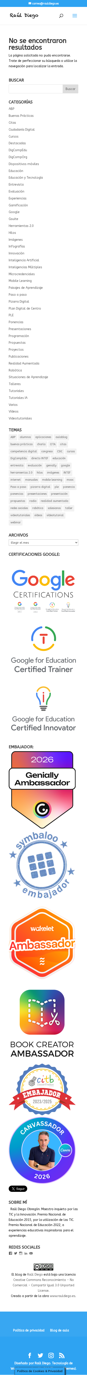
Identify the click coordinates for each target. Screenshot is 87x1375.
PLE (11, 315)
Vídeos (14, 411)
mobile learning (52, 479)
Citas (12, 123)
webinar (15, 522)
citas (63, 444)
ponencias (16, 493)
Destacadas (17, 143)
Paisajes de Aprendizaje (26, 288)
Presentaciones (20, 329)
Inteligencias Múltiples (25, 267)
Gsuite (13, 219)
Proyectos (16, 350)
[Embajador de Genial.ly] (42, 828)
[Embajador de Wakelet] (42, 981)
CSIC (59, 451)
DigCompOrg (18, 157)
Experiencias (18, 198)
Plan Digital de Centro (25, 308)
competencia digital (23, 451)
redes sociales (19, 508)
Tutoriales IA (18, 398)
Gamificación (18, 205)
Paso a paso (18, 295)
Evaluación (16, 191)
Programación (19, 336)
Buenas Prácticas (21, 116)
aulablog (61, 437)
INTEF (67, 472)
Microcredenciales (22, 274)
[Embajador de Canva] (42, 1183)
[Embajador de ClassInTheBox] (42, 1114)
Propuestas (17, 343)
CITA (53, 444)
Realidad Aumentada (24, 363)
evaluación (35, 465)
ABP (11, 109)
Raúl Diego (35, 1274)
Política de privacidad (28, 1330)
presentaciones (37, 493)
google (65, 465)
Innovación (16, 253)
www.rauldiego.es (62, 1296)
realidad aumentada (54, 501)
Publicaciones (19, 356)
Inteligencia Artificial (24, 260)
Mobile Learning (20, 281)
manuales (31, 479)
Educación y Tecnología (26, 178)
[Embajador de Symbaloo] (42, 901)
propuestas (17, 501)
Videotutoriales (20, 418)
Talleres (15, 384)
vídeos (38, 515)
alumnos (25, 437)
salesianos (54, 508)
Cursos (14, 136)
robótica (37, 508)
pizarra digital (40, 486)
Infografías (17, 246)
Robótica (15, 370)
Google (14, 212)
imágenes (53, 472)
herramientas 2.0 (21, 472)
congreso (47, 451)
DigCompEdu (18, 150)
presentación (59, 493)
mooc (70, 479)
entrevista (16, 465)
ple (57, 486)
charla (41, 444)
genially (51, 465)
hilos (40, 472)
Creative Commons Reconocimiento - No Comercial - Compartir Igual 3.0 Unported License (43, 1285)
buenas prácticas (21, 444)
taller (68, 508)
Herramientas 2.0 (21, 226)
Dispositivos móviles (24, 164)
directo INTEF (39, 458)
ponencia (69, 486)
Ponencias (16, 322)
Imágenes (16, 240)
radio (32, 501)
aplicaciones (43, 437)
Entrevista (16, 185)
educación (59, 458)
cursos (71, 451)
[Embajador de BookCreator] (42, 1061)
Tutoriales (16, 391)
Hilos (12, 233)
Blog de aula (59, 1330)
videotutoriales (20, 515)
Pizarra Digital (19, 302)
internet (15, 479)
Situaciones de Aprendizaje (28, 377)
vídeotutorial (55, 515)
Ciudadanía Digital (22, 130)
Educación (16, 171)
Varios (13, 405)
